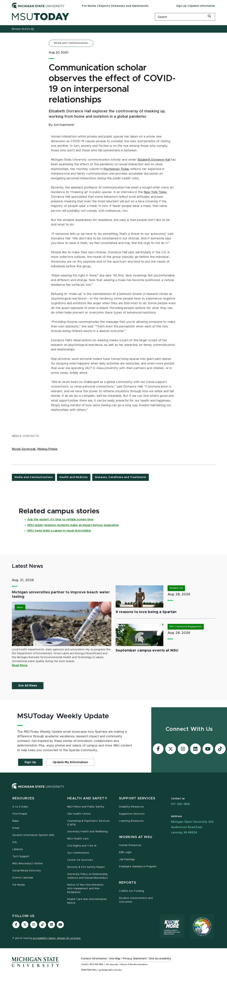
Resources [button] (23, 798)
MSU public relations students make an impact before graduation (73, 525)
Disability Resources (131, 807)
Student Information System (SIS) (33, 835)
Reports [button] (127, 882)
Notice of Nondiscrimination (134, 964)
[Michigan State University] (38, 5)
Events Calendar (22, 878)
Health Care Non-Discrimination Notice (87, 901)
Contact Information (94, 958)
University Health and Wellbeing (87, 831)
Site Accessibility (160, 958)
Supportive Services (131, 814)
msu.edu (114, 964)
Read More (19, 665)
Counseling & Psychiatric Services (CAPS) (88, 823)
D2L (15, 842)
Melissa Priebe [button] (47, 449)
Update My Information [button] (70, 762)
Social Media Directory (26, 870)
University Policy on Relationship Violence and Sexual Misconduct (87, 876)
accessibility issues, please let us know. (57, 938)
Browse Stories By (23, 29)
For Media (89, 6)
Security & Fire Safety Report (86, 867)
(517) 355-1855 (96, 964)
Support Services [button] (137, 798)
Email (15, 828)
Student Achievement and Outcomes (136, 900)
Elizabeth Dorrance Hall (154, 159)
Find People (19, 814)
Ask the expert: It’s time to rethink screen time (60, 519)
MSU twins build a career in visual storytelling (59, 530)
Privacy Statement (135, 958)
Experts (104, 6)
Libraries (17, 849)
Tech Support (20, 856)
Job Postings (127, 859)
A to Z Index (20, 807)
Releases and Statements (130, 6)
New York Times (155, 192)
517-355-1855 (180, 804)
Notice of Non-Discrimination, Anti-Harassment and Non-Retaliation (85, 889)
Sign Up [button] (30, 762)
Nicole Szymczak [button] (24, 449)
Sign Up (181, 6)
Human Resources (130, 845)
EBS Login (125, 852)
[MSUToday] (79, 16)
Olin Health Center (79, 814)
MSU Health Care (78, 839)
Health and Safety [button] (87, 798)
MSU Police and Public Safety (85, 807)
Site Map (115, 958)
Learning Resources (131, 821)
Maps (15, 821)
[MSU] (113, 789)
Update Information (202, 6)
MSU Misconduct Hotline (27, 863)
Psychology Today (116, 169)
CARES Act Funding (131, 891)
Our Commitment (78, 853)
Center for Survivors (80, 860)
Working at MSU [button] (135, 837)
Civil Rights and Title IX (82, 846)
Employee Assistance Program (137, 866)
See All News (27, 685)
